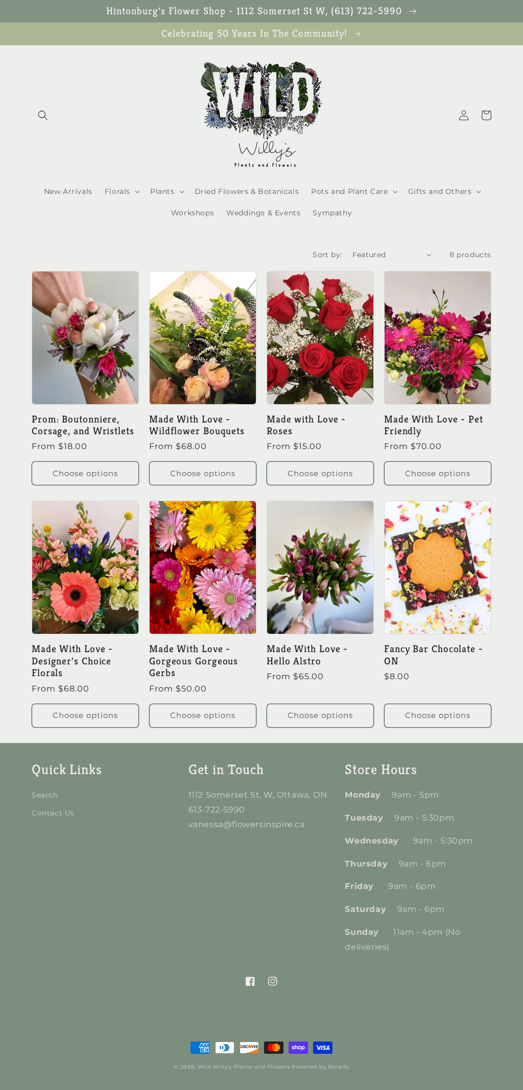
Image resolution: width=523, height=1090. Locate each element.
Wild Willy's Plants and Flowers (244, 1066)
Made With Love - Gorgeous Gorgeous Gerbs (193, 661)
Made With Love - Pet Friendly (433, 425)
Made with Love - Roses (306, 425)
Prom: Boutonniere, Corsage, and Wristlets (83, 425)
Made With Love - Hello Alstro (307, 655)
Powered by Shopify (320, 1066)
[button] (43, 115)
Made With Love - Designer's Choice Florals (72, 661)
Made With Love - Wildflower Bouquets (197, 425)
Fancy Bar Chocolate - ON (433, 655)
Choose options (85, 473)
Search (45, 795)
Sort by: (327, 254)
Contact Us (53, 813)
